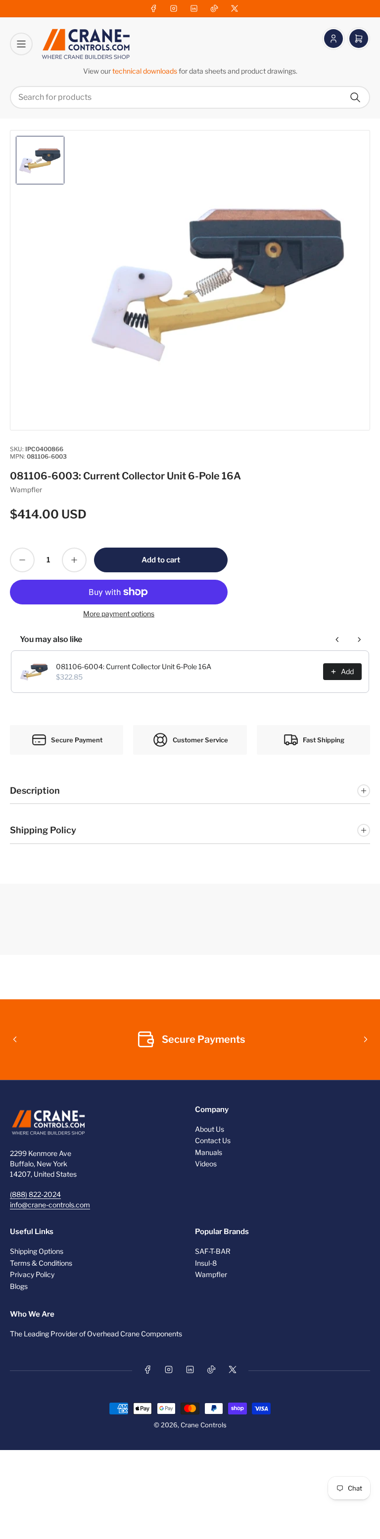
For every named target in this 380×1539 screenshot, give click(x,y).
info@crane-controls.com (50, 1204)
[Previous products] (337, 639)
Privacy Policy (32, 1274)
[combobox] (190, 97)
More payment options (118, 613)
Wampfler (26, 489)
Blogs (19, 1286)
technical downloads (145, 71)
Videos (206, 1163)
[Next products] (359, 639)
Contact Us (213, 1140)
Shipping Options (36, 1251)
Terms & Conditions (41, 1263)
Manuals (208, 1152)
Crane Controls (204, 1425)
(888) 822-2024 (35, 1194)
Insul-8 (206, 1263)
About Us (209, 1129)
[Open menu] (21, 44)
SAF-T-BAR (213, 1251)
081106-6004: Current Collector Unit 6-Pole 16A (133, 666)
